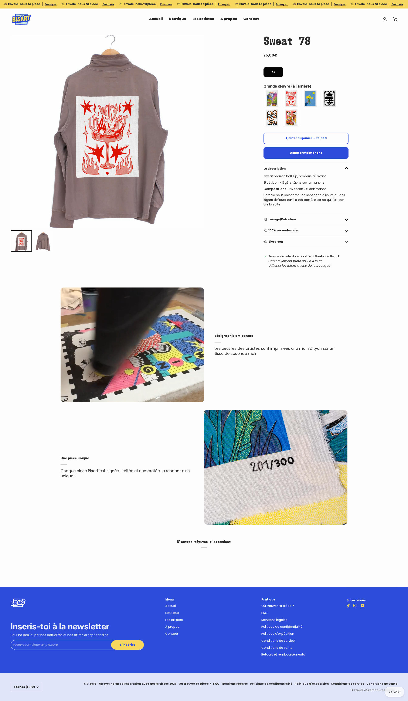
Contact (171, 634)
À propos (172, 627)
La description (275, 169)
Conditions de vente (277, 648)
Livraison (275, 242)
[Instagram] (355, 606)
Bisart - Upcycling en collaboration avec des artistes (128, 684)
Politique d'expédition (277, 634)
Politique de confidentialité (281, 627)
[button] (177, 19)
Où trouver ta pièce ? (277, 606)
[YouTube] (362, 606)
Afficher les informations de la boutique (299, 265)
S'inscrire (127, 645)
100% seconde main (283, 230)
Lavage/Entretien (282, 219)
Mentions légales (274, 620)
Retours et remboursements (283, 654)
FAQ (264, 613)
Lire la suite (272, 204)
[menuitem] (21, 241)
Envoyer (51, 4)
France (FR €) (24, 687)
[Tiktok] (348, 606)
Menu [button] (169, 600)
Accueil (170, 606)
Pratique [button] (268, 600)
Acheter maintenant (306, 153)
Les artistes (174, 620)
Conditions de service (278, 641)
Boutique (172, 613)
